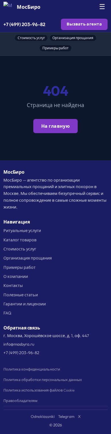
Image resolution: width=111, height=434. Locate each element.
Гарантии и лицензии (24, 304)
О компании (15, 276)
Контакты (13, 285)
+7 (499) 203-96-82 (24, 24)
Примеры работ (55, 48)
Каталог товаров (19, 239)
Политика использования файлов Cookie (39, 390)
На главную (55, 126)
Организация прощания (72, 38)
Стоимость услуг (31, 38)
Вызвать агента (84, 24)
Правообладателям (20, 400)
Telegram (66, 416)
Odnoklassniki (43, 416)
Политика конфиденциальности (31, 369)
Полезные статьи (20, 294)
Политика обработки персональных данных (42, 379)
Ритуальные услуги (22, 230)
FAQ (7, 313)
